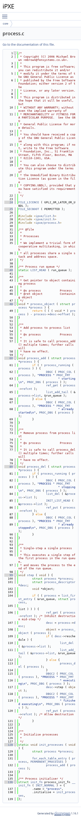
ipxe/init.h (45, 219)
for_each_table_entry (49, 758)
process (36, 307)
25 (8, 209)
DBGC (49, 371)
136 (8, 782)
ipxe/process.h (48, 222)
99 (8, 575)
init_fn (36, 782)
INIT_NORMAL (45, 785)
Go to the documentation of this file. (29, 44)
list (37, 395)
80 (8, 466)
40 (8, 270)
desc (52, 314)
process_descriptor (59, 582)
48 (8, 304)
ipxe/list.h (45, 216)
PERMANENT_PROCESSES (46, 761)
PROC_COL (65, 371)
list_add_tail (57, 392)
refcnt (27, 388)
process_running (57, 365)
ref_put (52, 507)
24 (8, 202)
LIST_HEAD (38, 270)
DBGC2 (50, 673)
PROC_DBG (34, 382)
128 (8, 744)
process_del (36, 466)
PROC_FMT (63, 375)
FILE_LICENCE (28, 202)
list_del (53, 493)
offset (65, 314)
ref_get (52, 385)
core (5, 23)
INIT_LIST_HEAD (58, 500)
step (30, 575)
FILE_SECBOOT (28, 209)
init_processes (51, 744)
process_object (42, 304)
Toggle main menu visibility (6, 16)
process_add (36, 358)
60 (8, 358)
